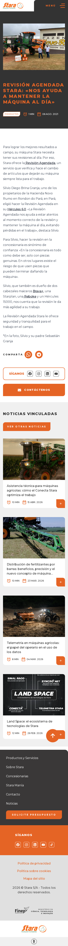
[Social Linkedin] (34, 845)
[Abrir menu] (62, 5)
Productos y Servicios (22, 758)
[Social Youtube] (42, 845)
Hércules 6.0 (16, 209)
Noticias (21, 19)
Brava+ (38, 291)
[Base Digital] (34, 941)
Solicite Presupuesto (34, 814)
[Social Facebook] (17, 845)
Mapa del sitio (34, 878)
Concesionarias (17, 776)
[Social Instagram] (26, 845)
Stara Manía (15, 785)
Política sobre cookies (34, 871)
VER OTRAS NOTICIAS (26, 426)
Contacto (13, 794)
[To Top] (52, 735)
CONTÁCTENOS (37, 390)
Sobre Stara (15, 767)
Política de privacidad (34, 863)
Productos (36, 19)
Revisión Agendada (40, 163)
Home (8, 19)
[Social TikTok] (51, 845)
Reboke (29, 296)
